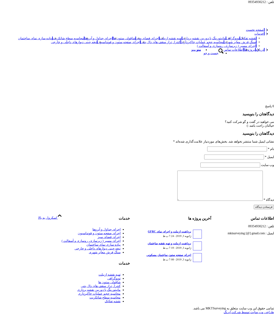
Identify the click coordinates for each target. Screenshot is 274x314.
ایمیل (269, 157)
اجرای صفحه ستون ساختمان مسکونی (168, 255)
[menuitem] (255, 30)
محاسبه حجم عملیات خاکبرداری (99, 293)
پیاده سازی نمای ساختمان (103, 244)
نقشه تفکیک (113, 301)
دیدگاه (269, 199)
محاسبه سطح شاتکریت (105, 297)
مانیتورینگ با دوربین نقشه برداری (99, 290)
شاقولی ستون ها (109, 282)
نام (271, 149)
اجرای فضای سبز (109, 237)
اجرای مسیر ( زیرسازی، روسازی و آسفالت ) (91, 241)
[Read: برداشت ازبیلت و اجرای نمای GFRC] (197, 234)
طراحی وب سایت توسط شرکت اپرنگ (249, 312)
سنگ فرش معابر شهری (105, 252)
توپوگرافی (114, 278)
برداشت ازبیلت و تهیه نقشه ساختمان (169, 243)
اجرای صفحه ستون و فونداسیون (99, 233)
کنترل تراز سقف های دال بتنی (101, 286)
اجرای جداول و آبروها (106, 229)
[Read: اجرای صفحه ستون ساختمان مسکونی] (197, 257)
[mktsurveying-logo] (244, 22)
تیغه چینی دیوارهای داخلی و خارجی (98, 248)
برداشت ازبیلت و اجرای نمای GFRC (169, 231)
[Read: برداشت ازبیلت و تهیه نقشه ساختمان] (197, 246)
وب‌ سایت (267, 165)
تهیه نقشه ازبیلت (109, 274)
